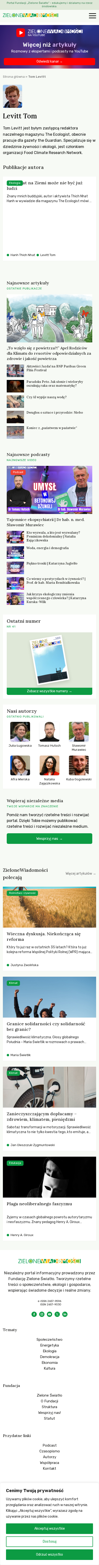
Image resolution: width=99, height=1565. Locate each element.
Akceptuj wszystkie (49, 1529)
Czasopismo (49, 1451)
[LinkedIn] (65, 1314)
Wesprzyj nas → (49, 838)
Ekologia (49, 1351)
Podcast (50, 1445)
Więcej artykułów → (81, 874)
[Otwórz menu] (91, 16)
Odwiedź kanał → (50, 61)
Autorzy (49, 1457)
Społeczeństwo (49, 1339)
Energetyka (49, 1345)
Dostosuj (49, 1541)
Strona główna (14, 76)
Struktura (49, 1407)
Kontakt (49, 1468)
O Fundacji (49, 1401)
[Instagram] (41, 1314)
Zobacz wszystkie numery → (49, 691)
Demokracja (49, 1357)
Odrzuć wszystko (49, 1554)
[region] (49, 1524)
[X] (57, 1314)
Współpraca (49, 1463)
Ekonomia (50, 1362)
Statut (49, 1418)
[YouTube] (49, 1314)
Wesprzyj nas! (49, 1413)
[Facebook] (34, 1314)
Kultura (49, 1368)
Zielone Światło (49, 1395)
